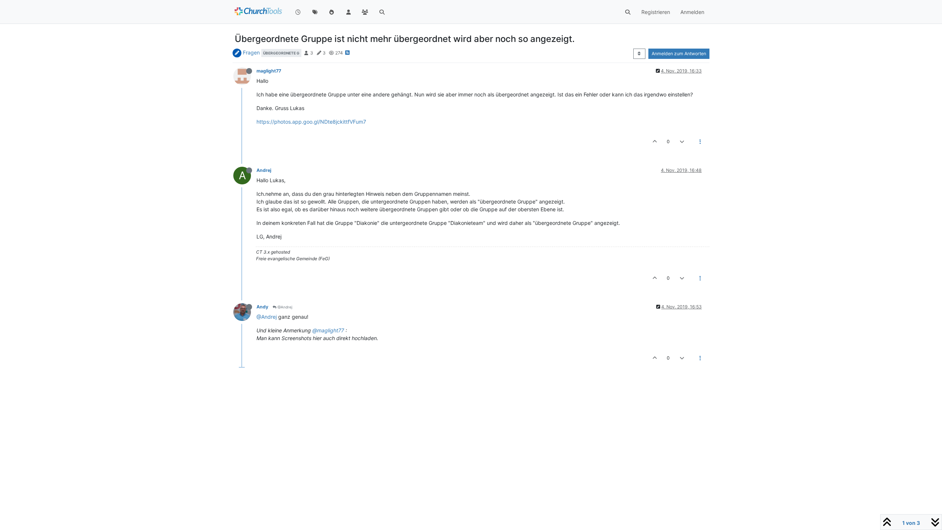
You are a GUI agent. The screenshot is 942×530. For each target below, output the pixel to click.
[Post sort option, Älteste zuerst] (639, 54)
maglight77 (268, 71)
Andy (262, 307)
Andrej (263, 170)
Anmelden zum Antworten (679, 53)
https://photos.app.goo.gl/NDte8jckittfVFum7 (311, 122)
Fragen (251, 52)
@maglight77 (328, 330)
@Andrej (284, 307)
